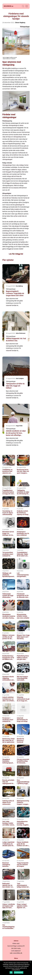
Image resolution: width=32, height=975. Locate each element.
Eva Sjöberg (19, 286)
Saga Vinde (19, 425)
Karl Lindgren (20, 378)
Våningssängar (25, 26)
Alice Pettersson (20, 333)
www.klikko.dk (17, 953)
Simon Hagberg (20, 22)
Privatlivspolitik (18, 972)
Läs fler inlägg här (16, 254)
